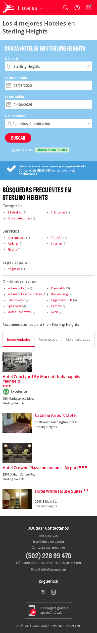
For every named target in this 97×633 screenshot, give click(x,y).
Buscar (18, 138)
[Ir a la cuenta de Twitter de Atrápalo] (43, 592)
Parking (12, 243)
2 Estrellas (58, 212)
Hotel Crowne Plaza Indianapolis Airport (40, 467)
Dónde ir (11, 58)
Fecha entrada (16, 77)
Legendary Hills (61, 300)
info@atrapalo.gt (53, 569)
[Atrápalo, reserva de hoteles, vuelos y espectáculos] (8, 7)
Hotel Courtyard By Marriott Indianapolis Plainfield (41, 379)
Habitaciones (15, 116)
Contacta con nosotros (48, 548)
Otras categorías (19, 218)
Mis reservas (48, 536)
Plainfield (57, 288)
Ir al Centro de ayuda (48, 542)
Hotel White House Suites (59, 491)
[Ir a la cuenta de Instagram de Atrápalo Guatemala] (54, 592)
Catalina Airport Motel (56, 415)
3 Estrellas (14, 212)
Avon (54, 312)
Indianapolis (15, 288)
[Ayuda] (77, 8)
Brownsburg (59, 294)
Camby (56, 306)
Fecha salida (14, 96)
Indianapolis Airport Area (24, 294)
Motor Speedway (19, 312)
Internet (56, 243)
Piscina (12, 249)
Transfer (57, 238)
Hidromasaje (16, 238)
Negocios (13, 269)
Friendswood (16, 300)
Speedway (14, 306)
